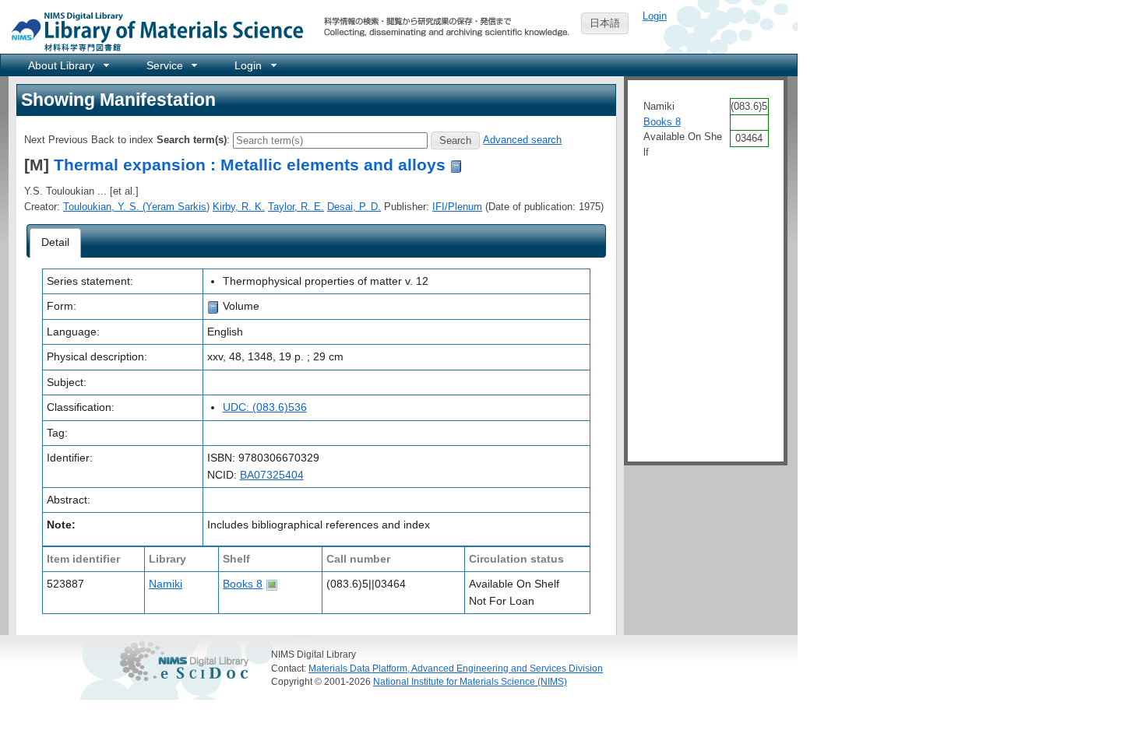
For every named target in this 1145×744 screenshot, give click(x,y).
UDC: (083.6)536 (265, 407)
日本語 (605, 23)
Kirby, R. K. (239, 206)
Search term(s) (192, 140)
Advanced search (522, 140)
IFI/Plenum (457, 206)
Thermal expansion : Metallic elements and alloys (250, 165)
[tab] (56, 243)
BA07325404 (272, 475)
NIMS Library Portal (153, 31)
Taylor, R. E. (296, 206)
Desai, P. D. (354, 206)
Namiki (165, 583)
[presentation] (55, 243)
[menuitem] (67, 64)
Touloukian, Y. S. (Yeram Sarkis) (136, 206)
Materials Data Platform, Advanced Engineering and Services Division (455, 668)
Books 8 (242, 583)
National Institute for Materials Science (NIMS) (470, 681)
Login (655, 16)
